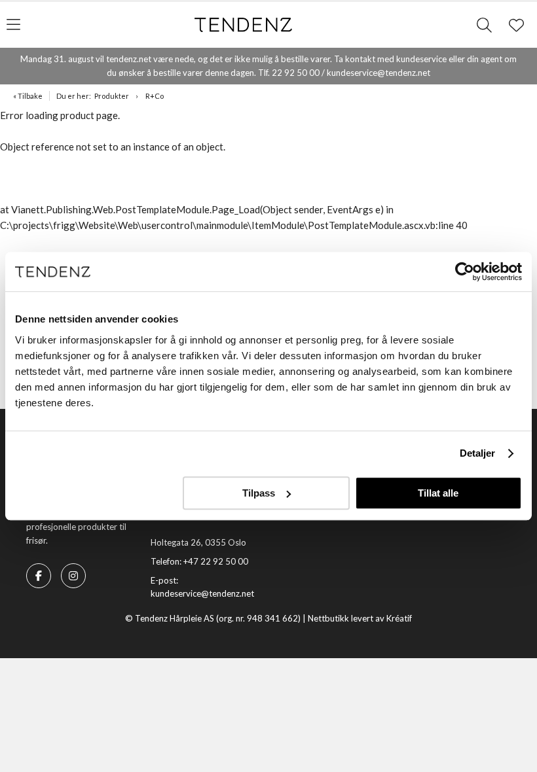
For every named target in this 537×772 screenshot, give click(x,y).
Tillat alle (438, 493)
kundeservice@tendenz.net (202, 593)
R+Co (154, 96)
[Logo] (243, 25)
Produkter (111, 96)
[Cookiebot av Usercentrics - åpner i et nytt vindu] (464, 271)
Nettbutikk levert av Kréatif (360, 618)
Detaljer (478, 453)
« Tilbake (28, 96)
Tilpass (258, 493)
